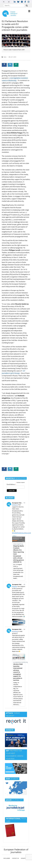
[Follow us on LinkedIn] (14, 1)
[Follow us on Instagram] (28, 1)
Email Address (11, 484)
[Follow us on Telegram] (22, 1)
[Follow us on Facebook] (25, 1)
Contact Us (15, 858)
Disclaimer (6, 858)
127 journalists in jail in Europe (13, 372)
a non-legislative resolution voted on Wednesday (15, 79)
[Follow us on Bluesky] (18, 1)
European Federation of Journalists (16, 851)
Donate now (25, 858)
